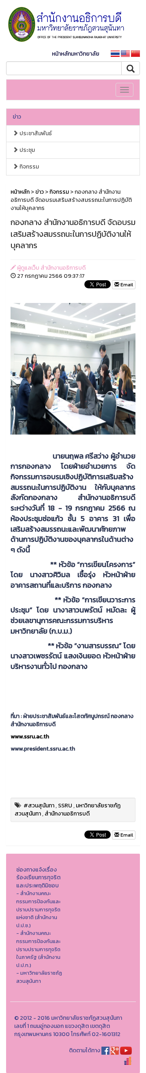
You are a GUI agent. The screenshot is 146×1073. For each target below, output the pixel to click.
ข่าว (17, 116)
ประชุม (26, 150)
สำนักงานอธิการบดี (67, 813)
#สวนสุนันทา (39, 805)
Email (126, 284)
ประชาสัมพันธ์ (35, 133)
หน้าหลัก (20, 192)
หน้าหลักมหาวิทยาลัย (75, 54)
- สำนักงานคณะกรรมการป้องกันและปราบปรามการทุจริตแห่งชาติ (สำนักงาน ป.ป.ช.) (38, 909)
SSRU (65, 805)
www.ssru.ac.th (30, 736)
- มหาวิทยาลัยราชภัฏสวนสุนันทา (39, 977)
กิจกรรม (28, 166)
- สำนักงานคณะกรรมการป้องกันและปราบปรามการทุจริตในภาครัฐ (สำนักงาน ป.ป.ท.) (38, 949)
